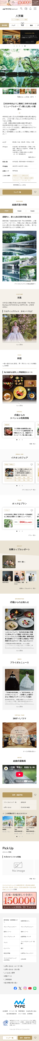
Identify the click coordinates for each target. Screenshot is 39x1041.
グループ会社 (22, 1013)
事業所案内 (21, 1011)
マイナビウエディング (8, 885)
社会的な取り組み (31, 1011)
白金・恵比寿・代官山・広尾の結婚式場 (16, 887)
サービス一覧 (13, 1011)
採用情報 (29, 1013)
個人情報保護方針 (12, 1013)
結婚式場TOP (20, 885)
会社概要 (5, 1011)
